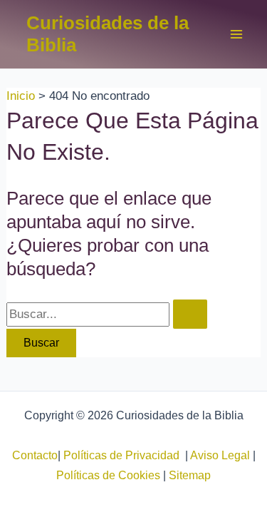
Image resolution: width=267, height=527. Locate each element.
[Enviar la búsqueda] (190, 314)
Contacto (35, 455)
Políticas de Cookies (108, 475)
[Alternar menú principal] (237, 34)
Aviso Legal (220, 455)
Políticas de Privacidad (124, 455)
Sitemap (190, 475)
